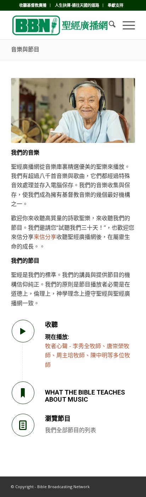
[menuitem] (33, 5)
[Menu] (125, 25)
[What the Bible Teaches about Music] (23, 392)
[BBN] (60, 25)
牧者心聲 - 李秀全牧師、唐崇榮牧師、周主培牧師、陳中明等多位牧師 (87, 355)
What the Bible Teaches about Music (85, 396)
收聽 (51, 324)
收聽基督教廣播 (32, 5)
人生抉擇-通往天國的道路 (77, 5)
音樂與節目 (25, 49)
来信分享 (45, 237)
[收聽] (23, 331)
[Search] (109, 25)
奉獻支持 (115, 5)
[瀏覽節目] (23, 425)
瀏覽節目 (58, 418)
